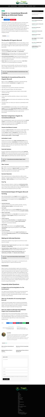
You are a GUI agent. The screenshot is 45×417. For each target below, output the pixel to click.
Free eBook (30, 6)
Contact (19, 401)
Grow (18, 392)
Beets (18, 396)
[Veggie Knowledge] (22, 2)
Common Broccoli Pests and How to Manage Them (22, 351)
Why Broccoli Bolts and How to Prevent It (7, 351)
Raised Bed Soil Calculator (21, 412)
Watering (19, 408)
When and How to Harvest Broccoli (8, 346)
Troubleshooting (20, 410)
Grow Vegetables (14, 6)
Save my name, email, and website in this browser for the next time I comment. (15, 376)
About (34, 6)
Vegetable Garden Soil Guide (36, 34)
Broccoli (19, 395)
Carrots (19, 393)
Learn (18, 405)
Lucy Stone (5, 17)
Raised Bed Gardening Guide (36, 27)
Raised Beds (19, 409)
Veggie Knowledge (20, 397)
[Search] (43, 6)
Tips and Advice (34, 21)
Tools (26, 6)
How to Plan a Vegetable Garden (37, 42)
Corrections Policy (20, 399)
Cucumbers (19, 394)
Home (9, 6)
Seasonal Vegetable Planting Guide (37, 20)
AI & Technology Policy (21, 404)
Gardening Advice (21, 6)
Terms (19, 403)
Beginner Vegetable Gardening (22, 406)
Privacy (19, 402)
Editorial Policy (20, 398)
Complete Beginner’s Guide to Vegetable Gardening (36, 46)
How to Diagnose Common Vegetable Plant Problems (37, 38)
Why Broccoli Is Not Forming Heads (22, 346)
